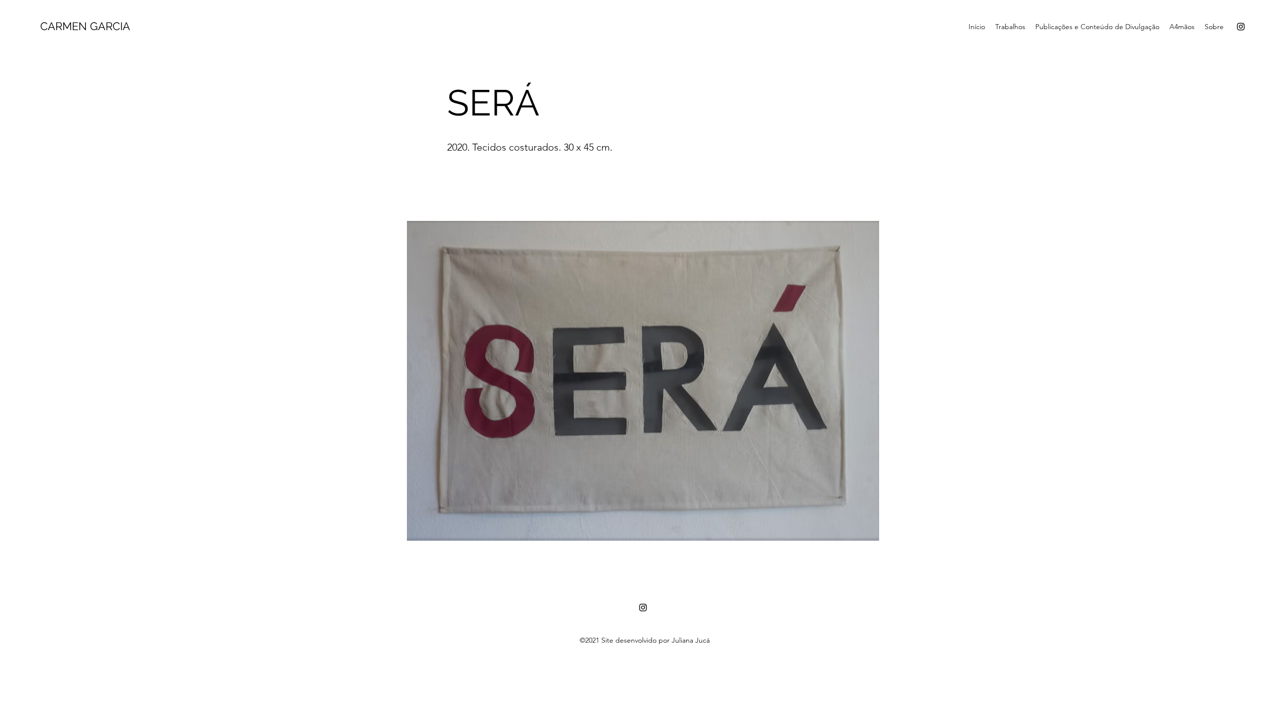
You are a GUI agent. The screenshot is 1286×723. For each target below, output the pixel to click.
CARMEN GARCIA (85, 26)
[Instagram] (1241, 27)
